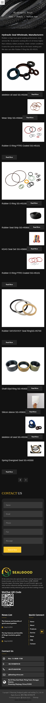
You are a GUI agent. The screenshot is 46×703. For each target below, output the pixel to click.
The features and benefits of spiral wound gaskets (12, 622)
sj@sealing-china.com (15, 675)
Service (32, 633)
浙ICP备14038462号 (28, 695)
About (32, 625)
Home (11, 17)
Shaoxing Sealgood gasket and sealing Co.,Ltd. (26, 692)
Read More (35, 94)
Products (20, 17)
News (32, 636)
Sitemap (35, 697)
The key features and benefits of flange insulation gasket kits (12, 635)
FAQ (31, 640)
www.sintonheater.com (23, 700)
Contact (33, 644)
